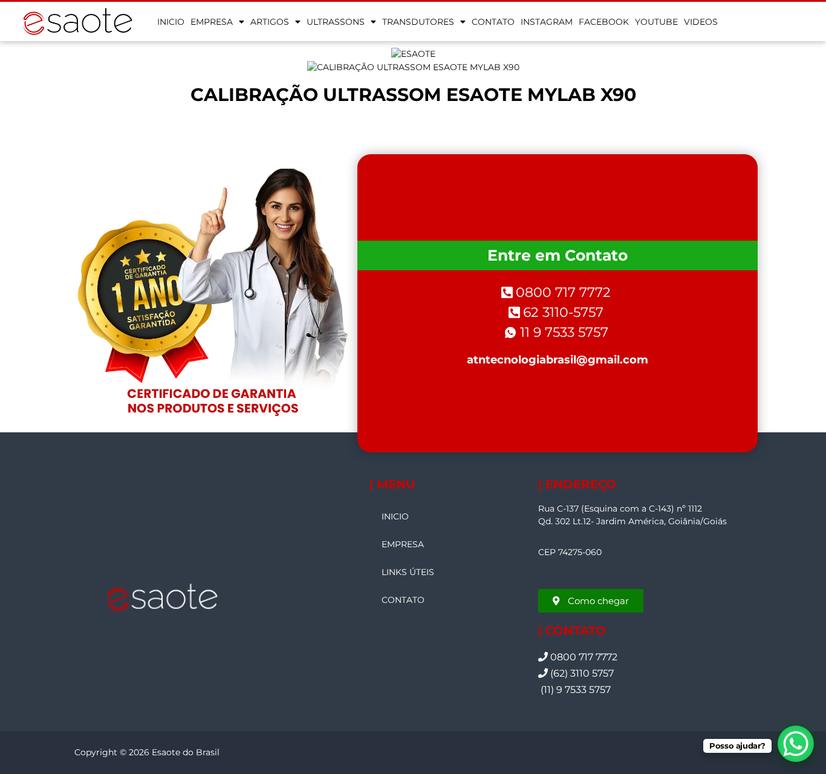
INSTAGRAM (547, 21)
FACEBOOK (604, 21)
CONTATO (493, 21)
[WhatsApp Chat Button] (796, 744)
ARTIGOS (269, 21)
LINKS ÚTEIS (408, 572)
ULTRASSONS (336, 21)
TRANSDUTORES (418, 21)
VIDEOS (701, 21)
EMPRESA (211, 21)
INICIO (170, 21)
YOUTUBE (656, 21)
